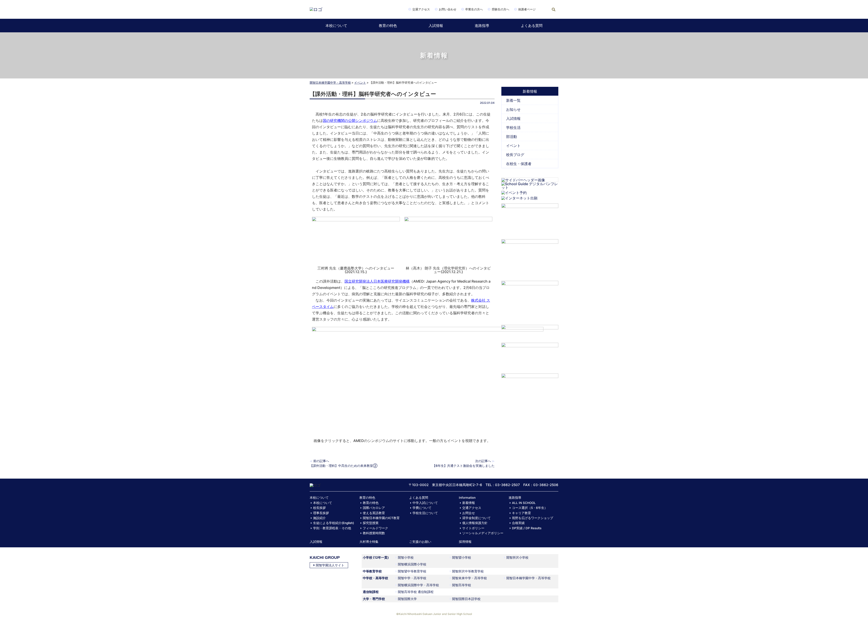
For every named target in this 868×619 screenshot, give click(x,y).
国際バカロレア (374, 508)
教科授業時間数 (374, 533)
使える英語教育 (374, 513)
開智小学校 (406, 557)
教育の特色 (388, 25)
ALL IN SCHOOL (524, 503)
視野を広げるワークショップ (532, 518)
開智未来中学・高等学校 (469, 578)
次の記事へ (483, 461)
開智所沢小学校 (517, 557)
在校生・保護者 (518, 163)
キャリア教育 (521, 513)
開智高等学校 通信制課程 (416, 592)
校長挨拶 (319, 508)
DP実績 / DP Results (526, 528)
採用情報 (465, 541)
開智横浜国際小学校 (412, 564)
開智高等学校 (461, 585)
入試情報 (436, 25)
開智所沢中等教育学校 (468, 571)
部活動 (511, 136)
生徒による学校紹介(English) (333, 523)
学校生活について (425, 513)
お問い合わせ (447, 9)
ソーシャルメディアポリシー (482, 533)
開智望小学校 (461, 557)
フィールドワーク (375, 528)
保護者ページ (527, 9)
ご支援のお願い (420, 541)
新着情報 (468, 503)
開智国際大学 (407, 599)
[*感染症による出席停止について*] (530, 356)
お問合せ (468, 513)
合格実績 (518, 523)
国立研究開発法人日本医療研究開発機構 (377, 281)
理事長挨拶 (321, 513)
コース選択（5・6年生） (529, 508)
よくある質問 (531, 25)
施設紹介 (319, 518)
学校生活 (513, 127)
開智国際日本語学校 (466, 599)
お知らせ (513, 109)
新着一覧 (513, 100)
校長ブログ (515, 154)
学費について (422, 508)
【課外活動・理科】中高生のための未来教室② (343, 466)
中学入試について (425, 503)
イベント (360, 82)
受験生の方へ (500, 9)
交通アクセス (421, 9)
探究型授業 (371, 523)
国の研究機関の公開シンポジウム (350, 120)
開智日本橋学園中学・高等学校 (330, 82)
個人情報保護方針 (475, 523)
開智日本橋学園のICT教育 (381, 518)
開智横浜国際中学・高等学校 (418, 585)
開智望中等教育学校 (412, 571)
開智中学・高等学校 (412, 578)
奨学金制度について (476, 518)
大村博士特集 (368, 541)
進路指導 (482, 25)
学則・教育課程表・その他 (332, 528)
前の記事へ (321, 461)
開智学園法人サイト (330, 565)
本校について (336, 25)
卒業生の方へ (474, 9)
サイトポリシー (473, 528)
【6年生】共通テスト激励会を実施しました (463, 466)
